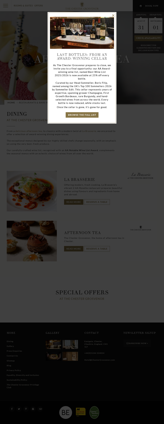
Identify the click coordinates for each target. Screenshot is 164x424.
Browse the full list (82, 114)
